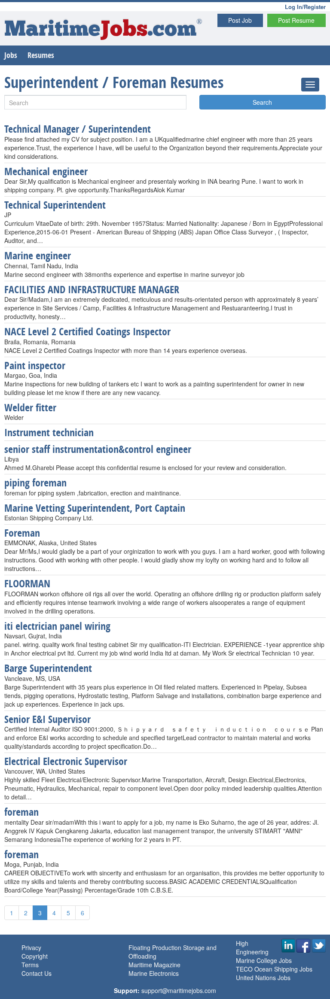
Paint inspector (34, 365)
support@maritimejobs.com (178, 990)
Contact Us (36, 973)
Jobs (10, 55)
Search (262, 102)
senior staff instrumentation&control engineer (97, 449)
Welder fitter (30, 407)
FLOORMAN (27, 583)
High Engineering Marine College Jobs (264, 952)
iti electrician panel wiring (57, 626)
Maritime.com (103, 30)
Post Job (240, 20)
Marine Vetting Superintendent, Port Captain (94, 508)
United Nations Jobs (263, 977)
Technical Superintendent (55, 205)
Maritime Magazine (154, 964)
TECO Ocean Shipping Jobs (274, 969)
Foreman (22, 533)
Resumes (41, 55)
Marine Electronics (153, 973)
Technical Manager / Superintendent (77, 129)
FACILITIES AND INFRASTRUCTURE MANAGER (91, 289)
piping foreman (35, 482)
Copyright (34, 956)
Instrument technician (49, 432)
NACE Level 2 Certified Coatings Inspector (87, 331)
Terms (30, 964)
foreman (21, 812)
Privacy (31, 947)
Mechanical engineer (46, 171)
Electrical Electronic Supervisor (65, 761)
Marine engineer (37, 255)
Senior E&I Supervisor (47, 719)
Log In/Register (305, 7)
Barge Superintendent (48, 668)
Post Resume (296, 20)
